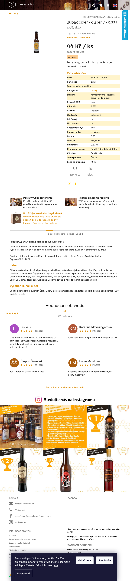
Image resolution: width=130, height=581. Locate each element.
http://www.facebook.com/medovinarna (33, 516)
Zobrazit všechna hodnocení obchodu (65, 387)
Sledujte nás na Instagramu (69, 399)
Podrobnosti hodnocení (78, 37)
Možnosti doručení (76, 73)
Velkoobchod (14, 546)
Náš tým (12, 535)
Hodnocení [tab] (59, 233)
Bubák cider (114, 17)
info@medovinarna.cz (24, 503)
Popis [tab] (49, 233)
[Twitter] (69, 184)
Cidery (94, 90)
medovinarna (20, 522)
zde (56, 565)
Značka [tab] (79, 233)
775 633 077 (20, 510)
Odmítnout (84, 560)
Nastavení (23, 573)
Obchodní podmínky (17, 550)
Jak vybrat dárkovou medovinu (22, 539)
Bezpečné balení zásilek (19, 543)
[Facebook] (75, 184)
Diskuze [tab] (70, 233)
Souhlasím (104, 560)
